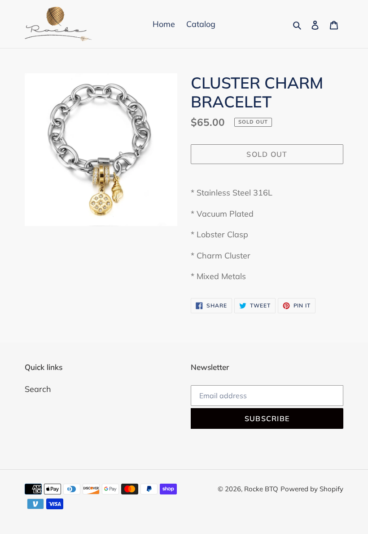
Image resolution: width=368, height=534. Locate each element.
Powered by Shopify (311, 489)
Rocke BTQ (261, 489)
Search (38, 389)
